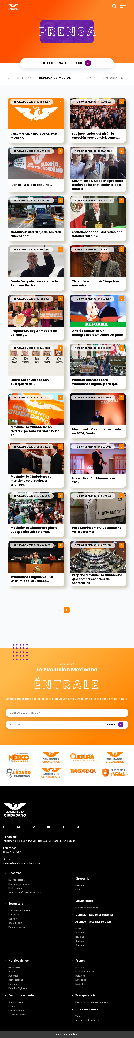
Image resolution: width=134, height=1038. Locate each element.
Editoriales (113, 77)
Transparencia (85, 995)
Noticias (24, 77)
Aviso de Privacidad (67, 1034)
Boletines (87, 77)
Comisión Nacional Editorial (94, 914)
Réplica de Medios (55, 77)
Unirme (110, 724)
